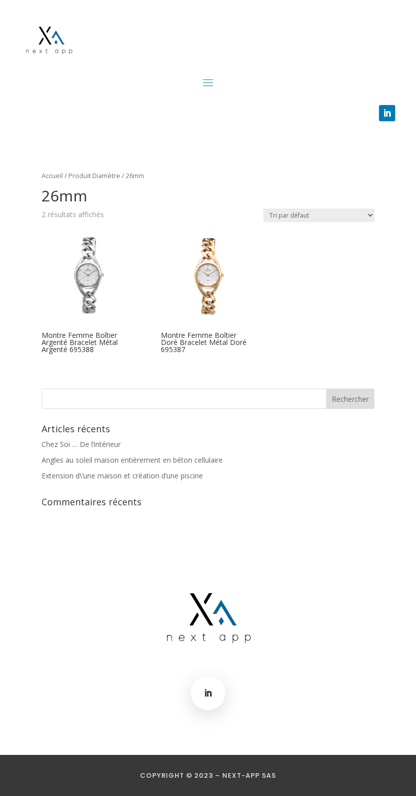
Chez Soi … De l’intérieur (81, 444)
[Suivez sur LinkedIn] (387, 113)
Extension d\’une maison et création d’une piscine (122, 475)
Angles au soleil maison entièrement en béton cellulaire (132, 460)
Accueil (52, 175)
